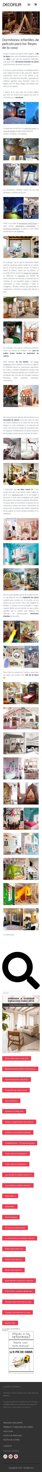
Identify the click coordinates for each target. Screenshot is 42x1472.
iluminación (7, 380)
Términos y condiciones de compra (18, 1427)
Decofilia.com (28, 1468)
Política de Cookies (11, 1440)
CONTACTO (7, 1446)
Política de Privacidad (12, 1435)
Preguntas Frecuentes (13, 1423)
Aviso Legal (8, 1431)
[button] (29, 4)
